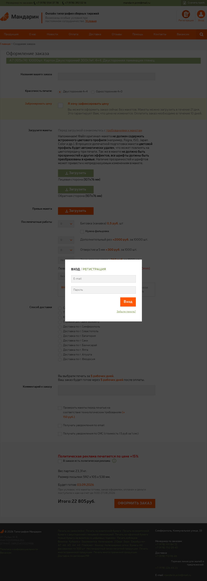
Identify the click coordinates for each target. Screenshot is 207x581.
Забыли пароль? (126, 311)
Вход (128, 302)
